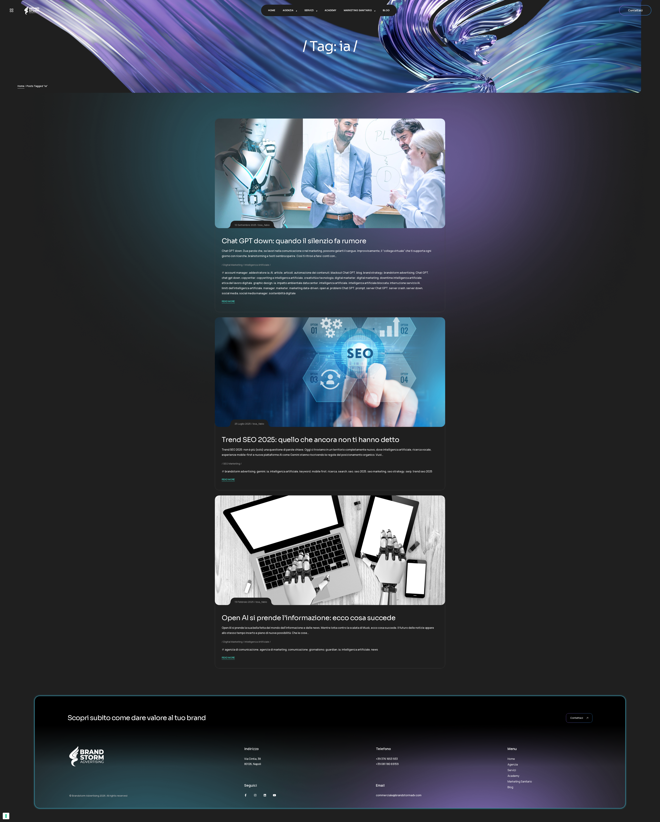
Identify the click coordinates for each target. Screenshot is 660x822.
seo (350, 471)
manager (269, 288)
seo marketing (376, 471)
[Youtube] (274, 795)
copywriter (248, 278)
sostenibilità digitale (282, 293)
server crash (397, 288)
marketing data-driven (303, 288)
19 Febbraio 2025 (244, 601)
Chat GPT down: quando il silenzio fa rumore (294, 241)
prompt (360, 288)
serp (408, 471)
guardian (331, 649)
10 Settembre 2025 (245, 225)
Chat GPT (422, 273)
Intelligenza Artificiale (257, 264)
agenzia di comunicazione (241, 649)
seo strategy (395, 471)
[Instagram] (255, 795)
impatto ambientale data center (297, 283)
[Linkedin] (264, 795)
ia (275, 283)
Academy (513, 776)
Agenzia (513, 764)
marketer (282, 288)
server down (414, 288)
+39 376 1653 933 (387, 759)
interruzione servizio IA (405, 283)
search (342, 471)
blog (359, 273)
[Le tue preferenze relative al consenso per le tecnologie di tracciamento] (6, 816)
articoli (288, 273)
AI (272, 273)
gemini (261, 471)
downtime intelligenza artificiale (401, 278)
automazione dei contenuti (311, 273)
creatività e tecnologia (318, 278)
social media (230, 293)
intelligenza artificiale (333, 283)
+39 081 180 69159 (387, 764)
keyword (305, 471)
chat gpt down (231, 278)
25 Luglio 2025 (243, 423)
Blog (510, 787)
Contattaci (635, 10)
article (278, 273)
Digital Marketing (233, 264)
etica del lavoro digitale (237, 283)
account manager (236, 273)
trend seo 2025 (422, 471)
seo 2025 (360, 471)
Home (21, 86)
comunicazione (298, 649)
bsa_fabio (264, 225)
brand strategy (373, 273)
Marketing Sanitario (520, 781)
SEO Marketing (231, 463)
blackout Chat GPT (343, 273)
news (374, 649)
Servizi (512, 770)
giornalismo (316, 649)
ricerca (332, 471)
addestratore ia (259, 273)
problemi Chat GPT (342, 288)
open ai (324, 288)
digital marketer (345, 278)
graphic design (262, 283)
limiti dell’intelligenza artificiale (242, 288)
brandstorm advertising (399, 273)
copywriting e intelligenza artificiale (280, 278)
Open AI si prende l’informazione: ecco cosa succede (308, 617)
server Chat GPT (377, 288)
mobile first (319, 471)
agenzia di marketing (273, 649)
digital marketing (368, 278)
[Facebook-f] (245, 795)
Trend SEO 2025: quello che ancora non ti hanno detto (310, 439)
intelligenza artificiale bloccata (369, 283)
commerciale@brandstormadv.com (398, 795)
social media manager (253, 293)
